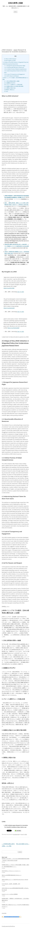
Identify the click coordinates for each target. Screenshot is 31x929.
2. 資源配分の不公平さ (9, 83)
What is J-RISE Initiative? (10, 59)
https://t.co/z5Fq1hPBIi (9, 288)
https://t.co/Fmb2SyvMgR (13, 328)
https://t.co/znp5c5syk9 (9, 308)
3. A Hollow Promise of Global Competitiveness (15, 69)
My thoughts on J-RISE (10, 60)
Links (6, 91)
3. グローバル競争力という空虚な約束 (13, 84)
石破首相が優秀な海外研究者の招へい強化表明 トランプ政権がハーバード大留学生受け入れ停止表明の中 (17, 246)
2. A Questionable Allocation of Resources (14, 67)
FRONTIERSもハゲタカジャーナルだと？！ (11, 871)
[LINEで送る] (18, 830)
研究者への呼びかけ (9, 89)
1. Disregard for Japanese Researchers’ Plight (14, 65)
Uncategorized (16, 834)
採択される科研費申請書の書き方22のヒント (11, 875)
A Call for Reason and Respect (11, 76)
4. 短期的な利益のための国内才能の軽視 (13, 86)
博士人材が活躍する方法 (22, 844)
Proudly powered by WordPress (8, 926)
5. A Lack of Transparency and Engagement (14, 74)
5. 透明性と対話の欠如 (9, 88)
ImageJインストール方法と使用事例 (10, 894)
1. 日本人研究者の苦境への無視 (11, 81)
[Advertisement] (15, 29)
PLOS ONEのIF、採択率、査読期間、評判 (11, 883)
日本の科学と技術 (15, 3)
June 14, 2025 (20, 291)
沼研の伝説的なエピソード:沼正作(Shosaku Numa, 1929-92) (15, 879)
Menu (15, 11)
